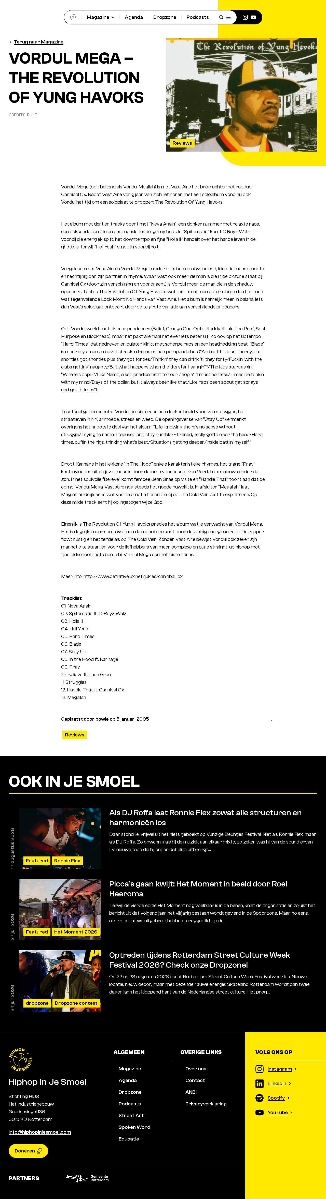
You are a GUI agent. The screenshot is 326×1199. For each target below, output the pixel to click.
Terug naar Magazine (38, 42)
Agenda (134, 17)
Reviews (182, 143)
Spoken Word (134, 1127)
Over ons (195, 1069)
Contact (195, 1080)
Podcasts (198, 17)
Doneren (25, 1151)
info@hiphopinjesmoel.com (40, 1132)
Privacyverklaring (206, 1104)
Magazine (98, 17)
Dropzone (164, 17)
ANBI (191, 1092)
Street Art (131, 1115)
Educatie (129, 1139)
